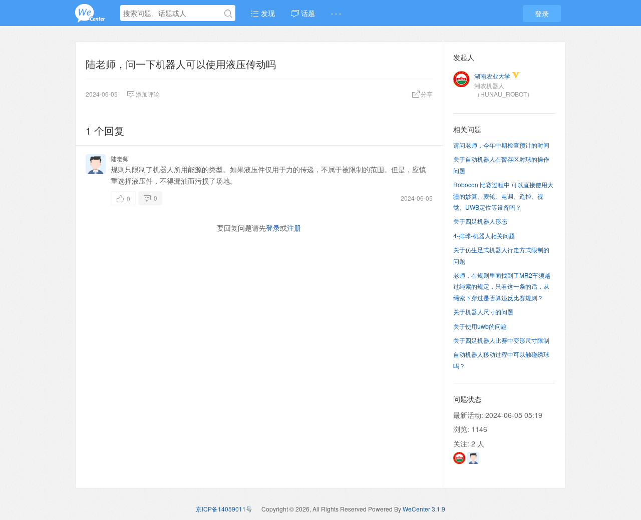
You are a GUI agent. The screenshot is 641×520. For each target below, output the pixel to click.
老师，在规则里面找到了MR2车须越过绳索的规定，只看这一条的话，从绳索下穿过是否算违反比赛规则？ (501, 286)
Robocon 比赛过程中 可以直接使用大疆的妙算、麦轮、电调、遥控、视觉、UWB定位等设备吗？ (503, 195)
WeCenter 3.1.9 (424, 508)
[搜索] (228, 13)
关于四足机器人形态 (480, 221)
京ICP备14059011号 (224, 508)
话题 (307, 13)
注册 (294, 228)
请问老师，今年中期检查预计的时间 (501, 145)
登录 (542, 14)
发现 (267, 13)
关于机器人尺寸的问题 (483, 311)
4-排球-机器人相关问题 (484, 235)
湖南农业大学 (492, 76)
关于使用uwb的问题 (480, 326)
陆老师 (120, 158)
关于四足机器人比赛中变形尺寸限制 (501, 340)
